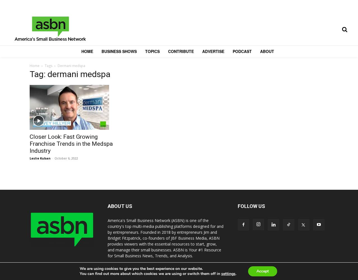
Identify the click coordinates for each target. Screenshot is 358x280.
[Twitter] (303, 224)
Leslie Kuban (40, 158)
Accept (262, 271)
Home (34, 65)
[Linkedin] (273, 224)
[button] (344, 29)
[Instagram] (258, 224)
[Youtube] (318, 224)
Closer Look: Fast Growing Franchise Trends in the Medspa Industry (71, 143)
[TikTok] (288, 224)
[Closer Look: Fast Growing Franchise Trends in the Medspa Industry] (75, 107)
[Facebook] (243, 224)
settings (228, 273)
